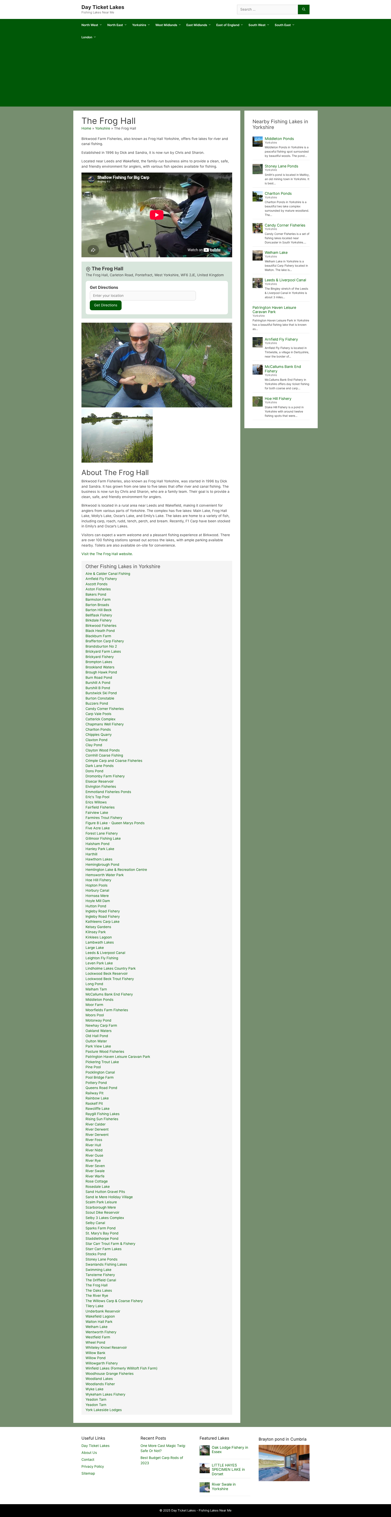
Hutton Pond (96, 906)
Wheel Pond (95, 1342)
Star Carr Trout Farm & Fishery (110, 1244)
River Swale (95, 1171)
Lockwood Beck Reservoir (107, 973)
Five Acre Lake (98, 828)
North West (89, 25)
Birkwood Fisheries (101, 626)
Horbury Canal (97, 890)
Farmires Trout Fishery (104, 818)
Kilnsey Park (96, 932)
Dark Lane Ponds (100, 766)
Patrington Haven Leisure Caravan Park (118, 1057)
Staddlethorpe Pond (102, 1238)
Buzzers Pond (97, 703)
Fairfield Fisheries (100, 807)
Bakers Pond (96, 594)
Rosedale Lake (98, 1187)
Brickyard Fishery (100, 657)
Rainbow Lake (97, 1098)
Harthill (91, 854)
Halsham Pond (98, 844)
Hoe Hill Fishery (98, 880)
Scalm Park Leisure (101, 1202)
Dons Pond (94, 771)
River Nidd (94, 1150)
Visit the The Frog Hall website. (107, 554)
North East (115, 25)
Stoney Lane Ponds (102, 1259)
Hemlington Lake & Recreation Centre (116, 870)
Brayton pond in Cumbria (282, 1439)
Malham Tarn (96, 989)
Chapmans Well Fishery (105, 724)
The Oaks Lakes (99, 1290)
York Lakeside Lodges (104, 1410)
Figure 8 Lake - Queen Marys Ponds (115, 823)
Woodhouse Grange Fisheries (110, 1374)
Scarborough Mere (101, 1207)
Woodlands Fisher (100, 1384)
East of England (227, 25)
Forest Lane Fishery (102, 833)
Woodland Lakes (99, 1379)
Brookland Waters (100, 667)
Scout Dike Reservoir (102, 1212)
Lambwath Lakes (100, 942)
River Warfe (95, 1176)
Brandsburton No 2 (101, 646)
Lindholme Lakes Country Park (111, 968)
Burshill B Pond (98, 688)
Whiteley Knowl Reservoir (106, 1347)
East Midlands (196, 25)
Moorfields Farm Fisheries (107, 1010)
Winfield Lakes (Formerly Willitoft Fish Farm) (121, 1368)
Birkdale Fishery (99, 620)
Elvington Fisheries (101, 786)
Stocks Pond (96, 1254)
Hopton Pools (97, 885)
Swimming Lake (98, 1270)
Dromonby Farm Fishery (105, 776)
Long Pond (94, 984)
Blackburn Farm (98, 636)
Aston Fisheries (98, 589)
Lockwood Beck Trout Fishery (110, 979)
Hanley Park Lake (100, 849)
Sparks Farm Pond (101, 1228)
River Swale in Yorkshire (224, 1486)
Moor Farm (94, 1005)
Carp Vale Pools (98, 714)
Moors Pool (95, 1015)
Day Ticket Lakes (102, 7)
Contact (87, 1460)
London (86, 37)
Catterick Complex (100, 719)
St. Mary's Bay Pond (102, 1233)
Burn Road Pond (99, 677)
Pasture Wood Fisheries (105, 1051)
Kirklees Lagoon (99, 937)
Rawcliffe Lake (98, 1109)
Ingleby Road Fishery (103, 911)
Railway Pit (94, 1093)
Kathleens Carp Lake (103, 922)
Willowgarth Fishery (102, 1363)
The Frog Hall (97, 1285)
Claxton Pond (97, 740)
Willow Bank (95, 1353)
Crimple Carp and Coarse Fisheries (114, 761)
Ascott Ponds (97, 584)
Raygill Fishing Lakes (103, 1114)
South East (283, 25)
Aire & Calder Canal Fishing (108, 574)
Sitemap (88, 1473)
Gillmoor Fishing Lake (103, 838)
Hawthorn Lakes (99, 859)
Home (86, 128)
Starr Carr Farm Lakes (104, 1249)
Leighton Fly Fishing (102, 958)
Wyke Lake (94, 1389)
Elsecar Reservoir (100, 781)
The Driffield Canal (101, 1280)
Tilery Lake (94, 1306)
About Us (89, 1453)
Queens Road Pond (101, 1088)
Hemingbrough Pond (102, 864)
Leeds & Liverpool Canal (105, 953)
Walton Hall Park (99, 1322)
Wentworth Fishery (101, 1332)
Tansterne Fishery (100, 1275)
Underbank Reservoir (103, 1311)
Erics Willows (96, 802)
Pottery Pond (96, 1083)
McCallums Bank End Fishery (109, 994)
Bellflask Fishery (99, 615)
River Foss (94, 1140)
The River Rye (97, 1296)
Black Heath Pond (100, 631)
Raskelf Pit (94, 1103)
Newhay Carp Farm (101, 1025)
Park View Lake (98, 1046)
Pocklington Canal (100, 1072)
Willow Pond (96, 1358)
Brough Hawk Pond (101, 672)
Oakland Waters (99, 1031)
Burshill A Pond (98, 683)
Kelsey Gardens (98, 927)
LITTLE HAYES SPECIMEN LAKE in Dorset (228, 1469)
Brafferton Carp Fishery (105, 641)
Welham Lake (97, 1327)
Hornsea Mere (97, 896)
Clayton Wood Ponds (103, 750)
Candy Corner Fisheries (105, 709)
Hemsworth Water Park (105, 875)
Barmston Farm (98, 599)
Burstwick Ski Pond (101, 693)
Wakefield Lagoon (100, 1316)
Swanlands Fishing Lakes (106, 1264)
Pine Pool (93, 1067)
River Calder (95, 1124)
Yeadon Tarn (96, 1399)
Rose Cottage (97, 1181)
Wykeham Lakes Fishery (105, 1394)
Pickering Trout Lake (102, 1062)
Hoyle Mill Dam (98, 901)
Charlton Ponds (98, 729)
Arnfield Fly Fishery (101, 579)
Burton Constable (100, 698)
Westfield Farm (98, 1337)
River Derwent (97, 1129)
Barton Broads (97, 605)
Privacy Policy (92, 1466)
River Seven (95, 1166)
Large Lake (95, 948)
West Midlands (166, 25)
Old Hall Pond (97, 1036)
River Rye (93, 1160)
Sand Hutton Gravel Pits (105, 1192)
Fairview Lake (97, 813)
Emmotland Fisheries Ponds (108, 792)
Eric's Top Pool (97, 797)
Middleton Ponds (99, 1000)
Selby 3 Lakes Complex (105, 1218)
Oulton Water (96, 1041)
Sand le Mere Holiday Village (109, 1197)
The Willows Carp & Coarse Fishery (114, 1301)
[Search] (304, 9)
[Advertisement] (195, 76)
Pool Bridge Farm (100, 1077)
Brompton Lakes (99, 662)
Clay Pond (94, 745)
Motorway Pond (98, 1020)
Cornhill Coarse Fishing (104, 755)
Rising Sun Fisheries (102, 1119)
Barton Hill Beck (99, 610)
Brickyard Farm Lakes (103, 651)
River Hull (93, 1145)
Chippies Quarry (99, 735)
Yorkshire (139, 25)
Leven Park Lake (99, 963)
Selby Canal (95, 1223)
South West (257, 25)
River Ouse (94, 1155)
